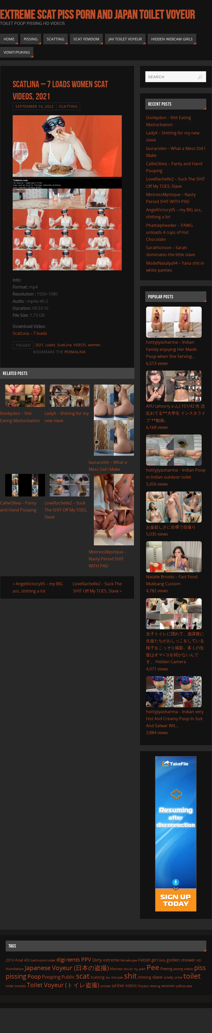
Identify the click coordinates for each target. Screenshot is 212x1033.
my (136, 969)
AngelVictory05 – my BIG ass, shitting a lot (38, 587)
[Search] (199, 77)
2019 (10, 960)
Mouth (128, 969)
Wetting (155, 986)
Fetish (144, 960)
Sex (107, 977)
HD (198, 960)
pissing (16, 976)
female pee (128, 960)
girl (155, 960)
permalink (75, 351)
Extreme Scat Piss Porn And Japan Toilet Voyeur (97, 14)
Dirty (97, 960)
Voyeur (143, 986)
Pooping (51, 976)
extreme (111, 960)
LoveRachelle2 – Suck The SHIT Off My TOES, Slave (65, 510)
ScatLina (64, 344)
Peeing (166, 968)
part (142, 968)
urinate (105, 986)
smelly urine (173, 977)
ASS (27, 960)
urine (118, 985)
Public (68, 977)
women (94, 344)
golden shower (180, 960)
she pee (117, 977)
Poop (34, 976)
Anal (19, 960)
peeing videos (183, 969)
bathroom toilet (43, 960)
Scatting (68, 106)
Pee (153, 967)
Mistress (116, 968)
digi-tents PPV (73, 959)
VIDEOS (79, 344)
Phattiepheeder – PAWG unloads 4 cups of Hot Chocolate (169, 232)
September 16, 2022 (35, 106)
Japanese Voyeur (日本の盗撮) (67, 967)
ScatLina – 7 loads (30, 333)
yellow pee (184, 986)
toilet (192, 976)
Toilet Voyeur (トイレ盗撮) (63, 985)
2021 (39, 344)
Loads (50, 344)
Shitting (144, 977)
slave (157, 977)
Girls (162, 960)
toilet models (16, 986)
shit (130, 976)
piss (200, 967)
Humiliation (15, 968)
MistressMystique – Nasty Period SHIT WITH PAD (107, 559)
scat (82, 976)
